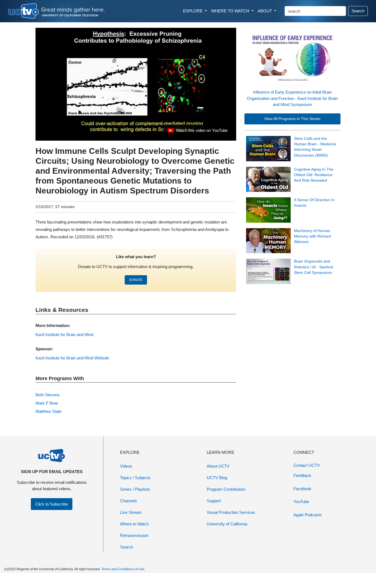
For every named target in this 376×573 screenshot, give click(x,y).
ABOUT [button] (265, 11)
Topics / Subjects (135, 477)
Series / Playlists (135, 489)
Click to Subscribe (51, 504)
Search (358, 11)
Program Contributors (226, 489)
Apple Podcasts (307, 514)
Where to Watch (134, 524)
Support (214, 500)
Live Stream (131, 512)
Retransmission (134, 535)
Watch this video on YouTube (197, 132)
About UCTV (218, 466)
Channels (128, 500)
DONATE (136, 280)
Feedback (302, 475)
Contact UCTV (306, 465)
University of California (227, 524)
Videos (126, 466)
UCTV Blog (217, 477)
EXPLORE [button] (193, 11)
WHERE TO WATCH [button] (230, 11)
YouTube (301, 501)
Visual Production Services (231, 512)
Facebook (302, 488)
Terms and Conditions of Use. (123, 569)
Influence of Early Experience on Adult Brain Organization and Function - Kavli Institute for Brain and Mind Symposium (292, 98)
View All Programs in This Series (292, 119)
